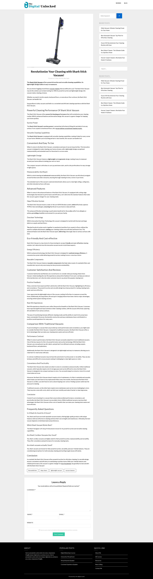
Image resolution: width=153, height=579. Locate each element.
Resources (98, 560)
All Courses (98, 557)
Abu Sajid (66, 78)
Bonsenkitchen (32, 470)
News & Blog (98, 564)
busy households (66, 463)
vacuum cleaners (55, 88)
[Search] (119, 15)
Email (61, 514)
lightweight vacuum (56, 470)
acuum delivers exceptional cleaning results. (69, 128)
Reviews (118, 3)
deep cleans (44, 470)
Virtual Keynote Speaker (67, 560)
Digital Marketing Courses (68, 553)
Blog (125, 3)
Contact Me (98, 568)
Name (29, 514)
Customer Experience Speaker (69, 564)
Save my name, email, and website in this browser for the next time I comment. (59, 530)
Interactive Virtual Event (68, 557)
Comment (31, 490)
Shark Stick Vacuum (36, 82)
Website (30, 522)
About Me (98, 553)
